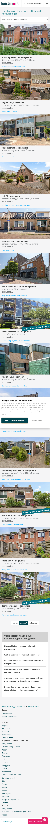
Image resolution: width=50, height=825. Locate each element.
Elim (3, 781)
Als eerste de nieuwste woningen (14, 615)
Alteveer (5, 796)
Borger (5, 802)
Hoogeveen (7, 743)
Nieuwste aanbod (32, 3)
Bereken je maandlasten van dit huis (16, 205)
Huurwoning (7, 713)
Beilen (4, 759)
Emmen (5, 753)
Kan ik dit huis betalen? (10, 112)
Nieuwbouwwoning (10, 716)
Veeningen (6, 793)
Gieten (4, 784)
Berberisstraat (8, 734)
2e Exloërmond (8, 778)
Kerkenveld (6, 771)
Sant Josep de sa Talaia (11, 774)
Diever (4, 768)
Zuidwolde (6, 756)
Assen (4, 750)
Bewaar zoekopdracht (38, 821)
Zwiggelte (6, 765)
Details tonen (37, 420)
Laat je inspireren (8, 250)
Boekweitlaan (7, 737)
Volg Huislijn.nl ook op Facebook (14, 295)
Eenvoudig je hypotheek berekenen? (16, 341)
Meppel (5, 787)
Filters (8, 821)
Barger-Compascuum (11, 799)
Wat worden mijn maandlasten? (14, 66)
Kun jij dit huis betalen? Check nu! (14, 570)
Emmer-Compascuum (11, 746)
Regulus (5, 725)
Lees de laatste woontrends (12, 524)
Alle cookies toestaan (14, 420)
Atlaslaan (5, 731)
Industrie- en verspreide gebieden (16, 811)
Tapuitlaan (6, 728)
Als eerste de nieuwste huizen (13, 157)
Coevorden (6, 762)
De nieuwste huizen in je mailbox (14, 386)
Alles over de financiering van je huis (16, 479)
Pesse (4, 790)
